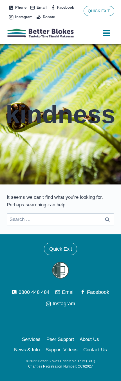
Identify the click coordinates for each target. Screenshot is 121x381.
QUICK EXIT (99, 11)
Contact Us (95, 349)
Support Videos (62, 349)
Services (31, 339)
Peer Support (60, 339)
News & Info (27, 349)
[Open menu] (106, 33)
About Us (89, 339)
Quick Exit (60, 249)
